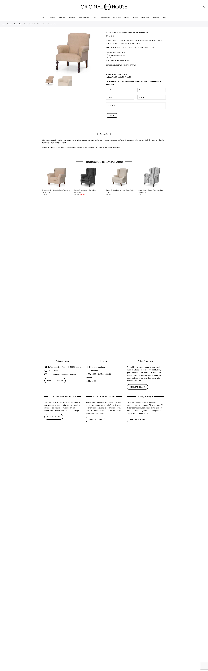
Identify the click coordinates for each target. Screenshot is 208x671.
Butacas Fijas (18, 24)
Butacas (126, 17)
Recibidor (72, 17)
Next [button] (99, 53)
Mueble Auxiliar (84, 17)
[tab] (104, 134)
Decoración (156, 17)
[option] (72, 53)
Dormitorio (61, 17)
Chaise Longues (105, 17)
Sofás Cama (117, 17)
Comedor (52, 17)
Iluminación (145, 17)
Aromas (135, 17)
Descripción (104, 134)
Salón (43, 17)
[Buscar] (204, 7)
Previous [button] (46, 53)
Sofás (94, 17)
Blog (164, 17)
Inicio (3, 24)
